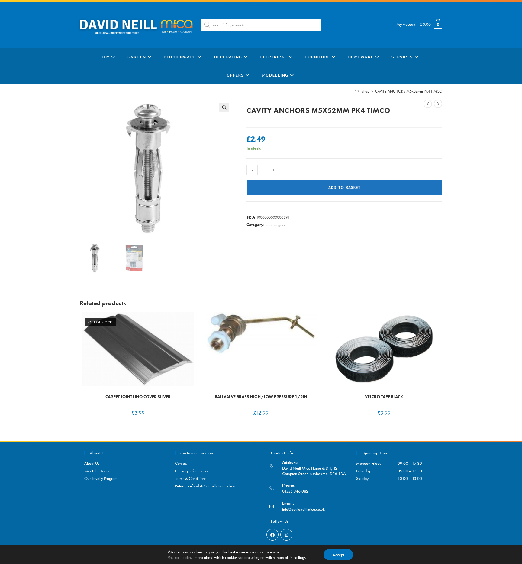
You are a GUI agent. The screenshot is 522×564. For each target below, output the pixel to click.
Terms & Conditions (190, 478)
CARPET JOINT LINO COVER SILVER (138, 396)
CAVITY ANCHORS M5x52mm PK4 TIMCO (408, 91)
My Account (406, 24)
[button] (224, 107)
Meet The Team (96, 471)
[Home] (354, 91)
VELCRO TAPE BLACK (384, 396)
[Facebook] (272, 535)
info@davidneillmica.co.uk (303, 509)
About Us (91, 463)
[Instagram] (286, 535)
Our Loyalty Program (101, 478)
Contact (181, 463)
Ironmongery (275, 224)
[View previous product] (428, 104)
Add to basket (344, 187)
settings (300, 557)
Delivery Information (191, 471)
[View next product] (438, 104)
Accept (338, 554)
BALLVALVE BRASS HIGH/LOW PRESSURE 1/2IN (261, 396)
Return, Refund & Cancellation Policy (205, 486)
